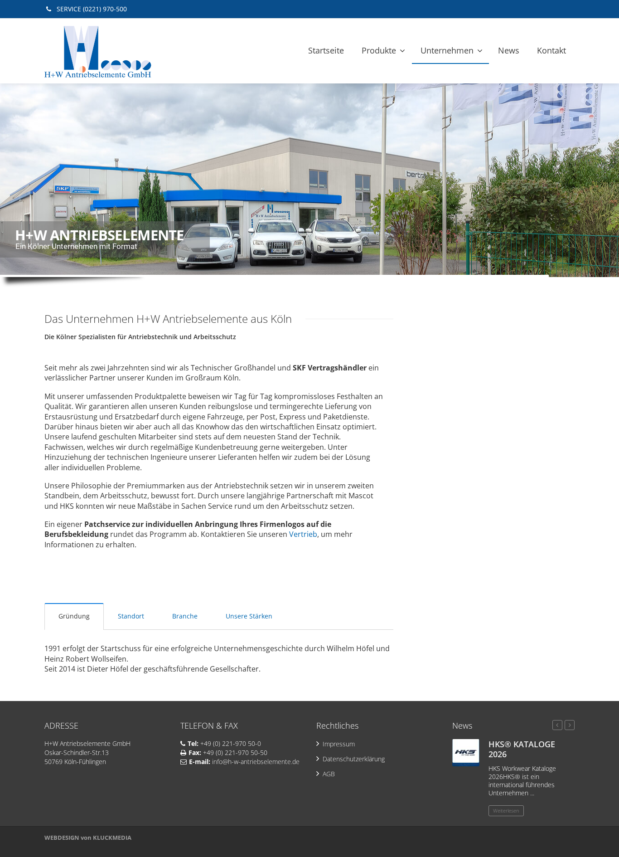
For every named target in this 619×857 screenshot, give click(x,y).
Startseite (326, 50)
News (508, 50)
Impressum (339, 744)
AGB (329, 773)
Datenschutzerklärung (354, 759)
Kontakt (551, 50)
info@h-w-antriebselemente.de (256, 761)
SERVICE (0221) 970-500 (91, 9)
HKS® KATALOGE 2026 (521, 749)
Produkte (379, 50)
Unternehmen (447, 50)
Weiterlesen (506, 810)
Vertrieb (303, 534)
